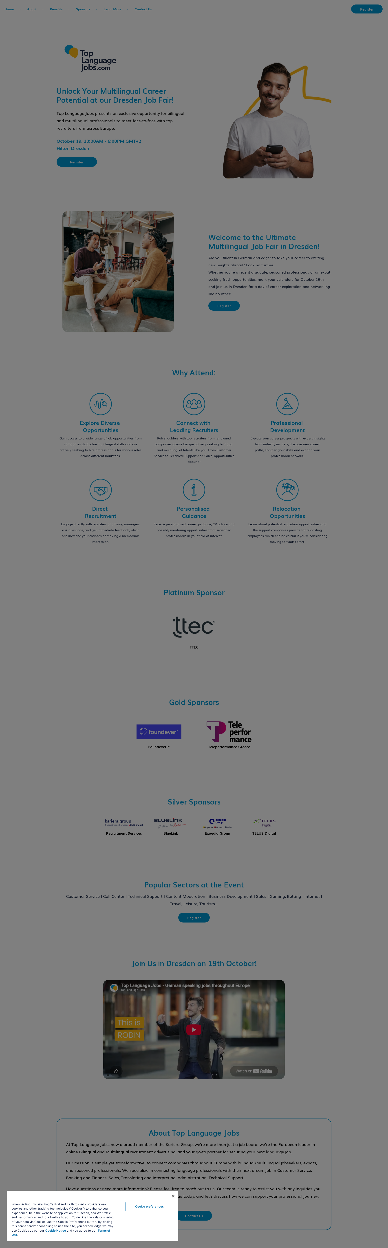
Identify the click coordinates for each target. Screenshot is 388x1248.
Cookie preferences (149, 1206)
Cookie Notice (55, 1230)
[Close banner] (173, 1196)
